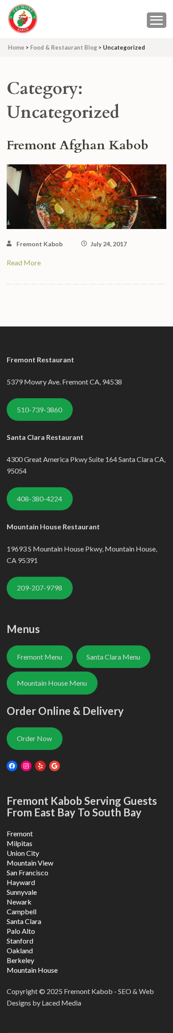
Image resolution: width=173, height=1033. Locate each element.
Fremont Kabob (39, 244)
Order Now (34, 738)
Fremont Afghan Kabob (78, 145)
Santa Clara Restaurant (45, 437)
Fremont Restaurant (40, 359)
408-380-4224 (39, 498)
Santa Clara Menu (113, 656)
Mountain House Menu (52, 683)
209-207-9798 (39, 587)
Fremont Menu (39, 656)
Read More (24, 262)
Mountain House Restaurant (53, 526)
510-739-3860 (39, 409)
